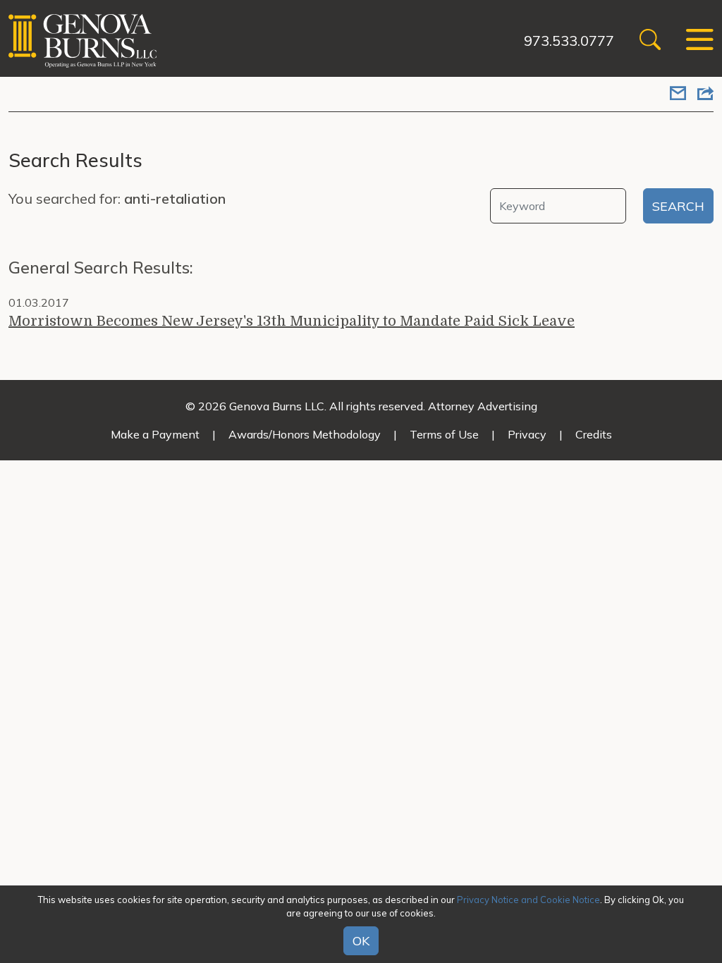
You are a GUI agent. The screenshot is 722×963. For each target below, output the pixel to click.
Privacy (527, 434)
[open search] (650, 41)
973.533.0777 (569, 40)
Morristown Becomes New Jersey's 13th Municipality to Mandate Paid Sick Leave (291, 321)
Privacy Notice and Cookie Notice (528, 899)
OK (361, 941)
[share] (705, 94)
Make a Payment (155, 434)
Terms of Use (444, 434)
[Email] (678, 94)
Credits (593, 434)
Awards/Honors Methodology (304, 434)
